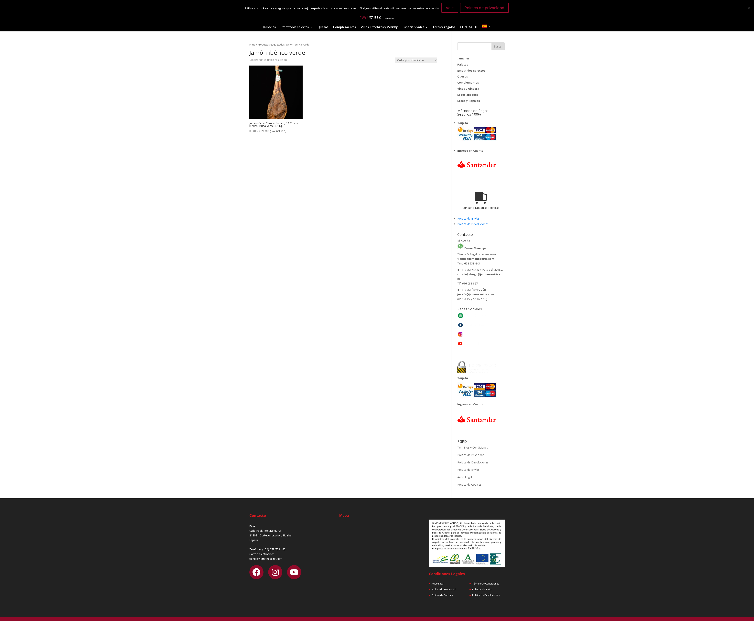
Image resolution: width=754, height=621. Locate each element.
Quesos (323, 27)
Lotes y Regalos (468, 101)
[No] (749, 8)
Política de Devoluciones (473, 224)
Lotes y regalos (444, 27)
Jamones (269, 27)
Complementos (344, 27)
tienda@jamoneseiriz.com (475, 259)
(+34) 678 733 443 (273, 549)
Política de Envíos (468, 218)
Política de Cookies (469, 484)
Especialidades (413, 27)
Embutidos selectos (295, 27)
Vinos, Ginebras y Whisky (379, 27)
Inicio (252, 44)
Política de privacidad (484, 7)
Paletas (462, 64)
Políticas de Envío (481, 589)
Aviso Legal (464, 477)
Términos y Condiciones (472, 447)
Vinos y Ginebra (468, 88)
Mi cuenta (463, 240)
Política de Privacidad (470, 455)
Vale (450, 7)
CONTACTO (468, 27)
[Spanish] (486, 28)
